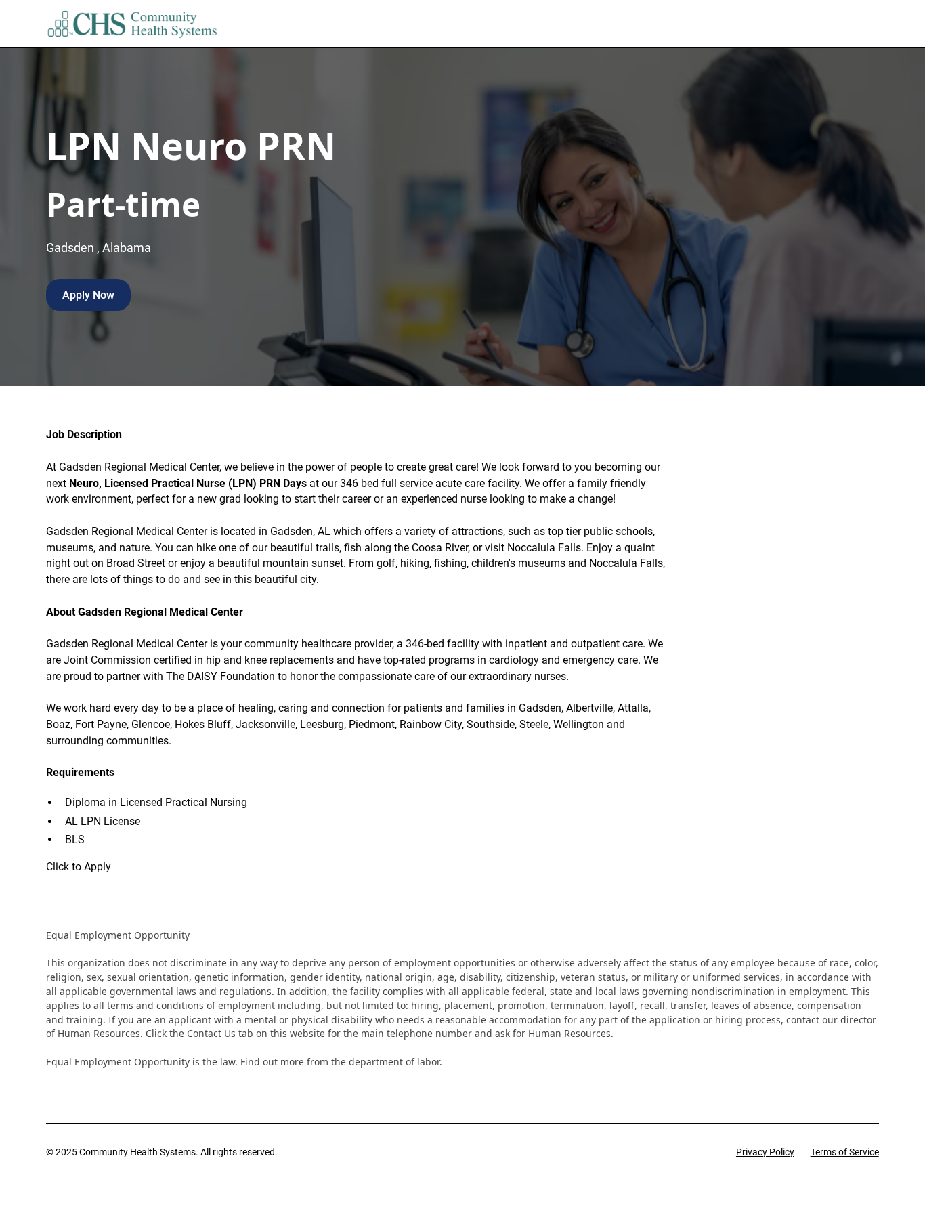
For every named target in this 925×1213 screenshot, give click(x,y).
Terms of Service (845, 1152)
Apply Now (88, 295)
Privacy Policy (765, 1152)
